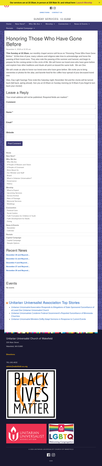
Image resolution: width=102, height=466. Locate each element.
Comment (10, 102)
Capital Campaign (25, 28)
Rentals (9, 28)
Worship (49, 24)
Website (10, 132)
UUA (51, 461)
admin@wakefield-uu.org (16, 366)
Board (9, 175)
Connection (63, 24)
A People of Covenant (15, 167)
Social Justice (12, 213)
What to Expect (13, 190)
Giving (9, 221)
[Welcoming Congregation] (62, 433)
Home (8, 24)
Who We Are (35, 24)
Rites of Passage (13, 198)
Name (9, 112)
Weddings (11, 204)
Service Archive (13, 196)
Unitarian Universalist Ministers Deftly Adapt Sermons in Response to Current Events (48, 319)
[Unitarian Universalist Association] (27, 433)
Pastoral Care (12, 210)
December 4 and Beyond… (17, 263)
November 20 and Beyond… (18, 270)
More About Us (13, 170)
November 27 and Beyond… (18, 266)
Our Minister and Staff (15, 173)
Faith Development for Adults (18, 219)
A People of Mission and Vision (19, 165)
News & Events (81, 24)
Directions (45, 12)
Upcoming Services (14, 193)
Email (9, 122)
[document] (51, 180)
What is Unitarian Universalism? (19, 178)
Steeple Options (13, 243)
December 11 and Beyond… (18, 259)
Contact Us (57, 12)
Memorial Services (14, 201)
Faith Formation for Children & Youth (21, 216)
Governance (12, 181)
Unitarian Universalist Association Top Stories (44, 302)
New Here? (20, 24)
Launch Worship (84, 3)
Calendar (10, 231)
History (9, 184)
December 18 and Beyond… (18, 255)
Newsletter (11, 228)
